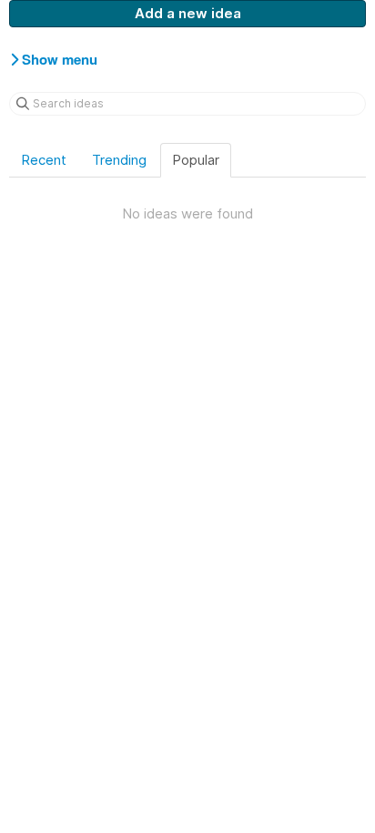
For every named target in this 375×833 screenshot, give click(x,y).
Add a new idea (188, 13)
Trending (119, 159)
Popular (195, 159)
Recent (43, 159)
